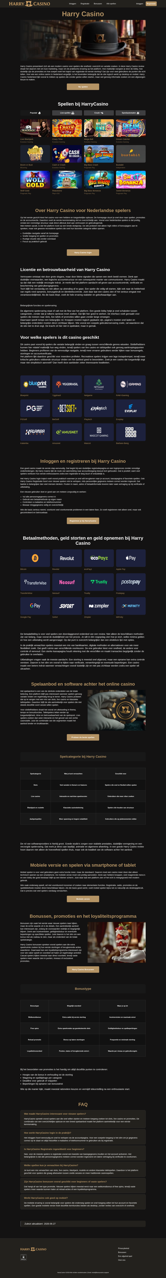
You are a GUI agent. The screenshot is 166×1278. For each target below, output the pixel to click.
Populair (33, 113)
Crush (97, 113)
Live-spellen (65, 113)
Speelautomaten (129, 113)
